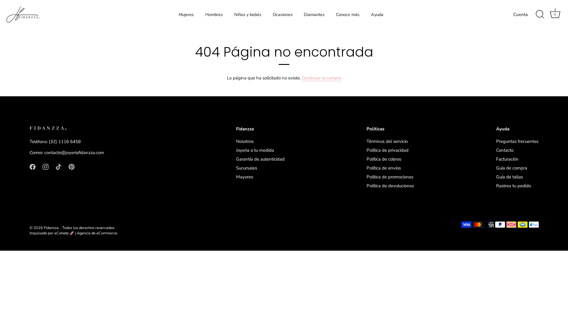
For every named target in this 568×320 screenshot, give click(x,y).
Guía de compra (511, 168)
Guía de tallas (509, 177)
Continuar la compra (321, 78)
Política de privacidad (388, 150)
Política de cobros (384, 159)
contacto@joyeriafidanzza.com (74, 153)
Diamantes (314, 14)
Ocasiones (283, 14)
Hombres (214, 14)
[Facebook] (33, 166)
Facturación (507, 159)
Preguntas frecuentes (517, 141)
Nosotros (245, 141)
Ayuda (377, 14)
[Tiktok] (59, 166)
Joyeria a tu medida (255, 150)
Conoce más (347, 14)
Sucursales (246, 168)
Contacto (505, 150)
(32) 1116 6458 (65, 142)
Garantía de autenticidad (260, 159)
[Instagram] (46, 166)
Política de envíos (384, 168)
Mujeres (186, 14)
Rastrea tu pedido (513, 186)
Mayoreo (244, 177)
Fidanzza (51, 228)
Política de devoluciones (390, 186)
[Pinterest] (72, 166)
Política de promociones (390, 177)
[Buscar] (539, 14)
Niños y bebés (247, 14)
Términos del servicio (387, 141)
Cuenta (520, 14)
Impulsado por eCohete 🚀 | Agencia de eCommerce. (74, 233)
